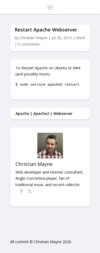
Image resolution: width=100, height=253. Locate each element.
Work (80, 37)
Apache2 (41, 113)
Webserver (63, 113)
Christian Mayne (33, 37)
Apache (22, 113)
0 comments (29, 44)
